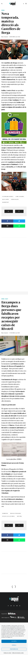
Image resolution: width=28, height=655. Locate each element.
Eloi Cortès (6, 199)
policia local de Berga (9, 516)
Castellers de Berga (8, 196)
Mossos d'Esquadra (16, 513)
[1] (8, 525)
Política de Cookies (7, 652)
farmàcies (5, 513)
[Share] (7, 221)
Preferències (14, 649)
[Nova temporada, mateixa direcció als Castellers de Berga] (14, 50)
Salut (6, 299)
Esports (3, 589)
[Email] (7, 226)
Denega (14, 645)
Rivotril (20, 516)
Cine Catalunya (20, 196)
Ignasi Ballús (15, 199)
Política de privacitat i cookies (18, 652)
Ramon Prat (6, 202)
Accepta (13, 641)
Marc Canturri (4, 36)
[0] (8, 211)
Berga (2, 10)
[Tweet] (19, 221)
